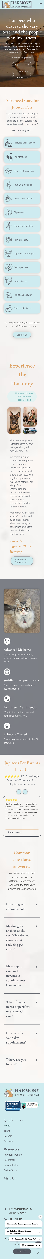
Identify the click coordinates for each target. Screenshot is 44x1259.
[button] (22, 906)
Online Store (23, 78)
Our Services (23, 71)
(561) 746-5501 (22, 65)
